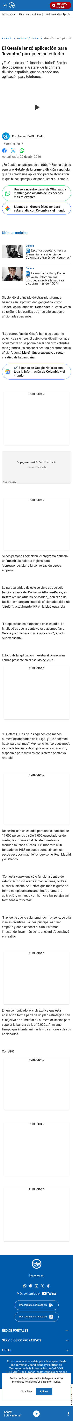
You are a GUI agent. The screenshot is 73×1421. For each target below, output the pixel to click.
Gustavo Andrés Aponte (57, 14)
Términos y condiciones (30, 1364)
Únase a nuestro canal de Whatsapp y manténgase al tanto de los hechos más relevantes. (40, 193)
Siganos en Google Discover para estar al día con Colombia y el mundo (39, 208)
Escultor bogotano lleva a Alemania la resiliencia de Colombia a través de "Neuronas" (48, 254)
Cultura (35, 38)
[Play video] (36, 107)
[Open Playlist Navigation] (68, 1414)
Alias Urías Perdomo (29, 14)
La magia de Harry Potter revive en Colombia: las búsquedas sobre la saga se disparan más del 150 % (45, 278)
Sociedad (22, 38)
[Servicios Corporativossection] (67, 1340)
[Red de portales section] (67, 1330)
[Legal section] (67, 1350)
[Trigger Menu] (5, 5)
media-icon (36, 1413)
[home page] (36, 1264)
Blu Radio (7, 38)
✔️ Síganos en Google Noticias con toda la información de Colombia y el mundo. (39, 371)
